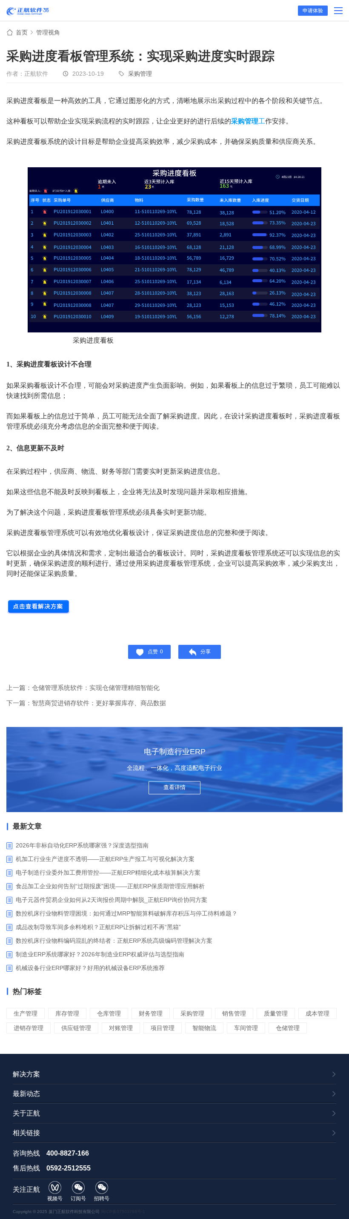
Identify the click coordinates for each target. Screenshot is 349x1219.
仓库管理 (109, 1013)
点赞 (155, 652)
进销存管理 (28, 1027)
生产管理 (25, 1013)
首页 (22, 32)
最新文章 (27, 826)
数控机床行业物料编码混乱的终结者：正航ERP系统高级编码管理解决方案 (114, 940)
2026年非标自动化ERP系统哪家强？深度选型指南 (82, 845)
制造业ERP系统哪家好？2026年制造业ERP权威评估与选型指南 (100, 954)
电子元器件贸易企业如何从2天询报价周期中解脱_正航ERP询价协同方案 (111, 899)
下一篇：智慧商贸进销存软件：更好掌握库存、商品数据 (86, 703)
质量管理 (276, 1013)
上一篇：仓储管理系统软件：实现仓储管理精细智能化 (83, 687)
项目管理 (162, 1027)
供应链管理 (76, 1027)
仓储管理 (288, 1027)
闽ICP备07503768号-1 (123, 1211)
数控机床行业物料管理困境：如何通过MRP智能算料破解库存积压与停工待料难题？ (126, 913)
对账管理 (121, 1027)
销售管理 (234, 1013)
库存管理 (67, 1013)
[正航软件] (27, 11)
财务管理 (151, 1013)
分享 (205, 652)
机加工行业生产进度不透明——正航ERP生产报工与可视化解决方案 (105, 859)
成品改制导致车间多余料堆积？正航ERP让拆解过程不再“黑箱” (98, 927)
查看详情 (174, 787)
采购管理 (140, 73)
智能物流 (204, 1027)
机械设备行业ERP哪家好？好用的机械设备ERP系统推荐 (90, 967)
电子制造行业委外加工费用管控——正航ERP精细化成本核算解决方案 (108, 872)
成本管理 (317, 1013)
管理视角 (48, 32)
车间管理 (246, 1027)
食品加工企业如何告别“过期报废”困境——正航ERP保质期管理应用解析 (110, 886)
